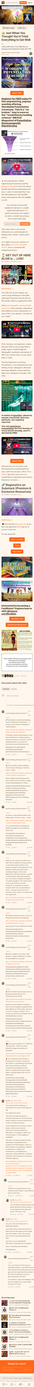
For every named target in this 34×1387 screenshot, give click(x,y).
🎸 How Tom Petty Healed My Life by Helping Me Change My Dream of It (19, 1302)
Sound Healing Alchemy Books (11, 52)
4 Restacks (24, 676)
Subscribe (23, 2)
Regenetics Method (9, 186)
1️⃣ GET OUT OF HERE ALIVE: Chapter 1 (19, 1338)
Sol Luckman (5, 261)
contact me (22, 524)
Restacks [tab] (14, 689)
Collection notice (27, 1378)
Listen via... (22, 28)
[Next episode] (6, 22)
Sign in (30, 2)
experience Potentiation (11, 427)
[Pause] (2, 22)
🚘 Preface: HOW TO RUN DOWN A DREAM (20, 1345)
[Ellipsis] (31, 711)
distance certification (9, 612)
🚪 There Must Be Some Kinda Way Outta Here (19, 1316)
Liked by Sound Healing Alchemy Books (17, 1103)
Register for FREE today (15, 98)
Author (8, 717)
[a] (4, 1302)
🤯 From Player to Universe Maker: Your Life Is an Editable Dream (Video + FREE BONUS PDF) (19, 1331)
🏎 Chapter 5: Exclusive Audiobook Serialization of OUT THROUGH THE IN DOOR (20, 1324)
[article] (17, 1303)
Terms (20, 1378)
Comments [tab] (6, 689)
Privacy (16, 1378)
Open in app (9, 28)
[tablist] (10, 689)
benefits (17, 415)
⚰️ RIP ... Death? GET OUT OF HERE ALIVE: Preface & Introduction (19, 1353)
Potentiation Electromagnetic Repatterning (16, 123)
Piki (7, 1101)
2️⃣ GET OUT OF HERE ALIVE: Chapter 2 (19, 1309)
